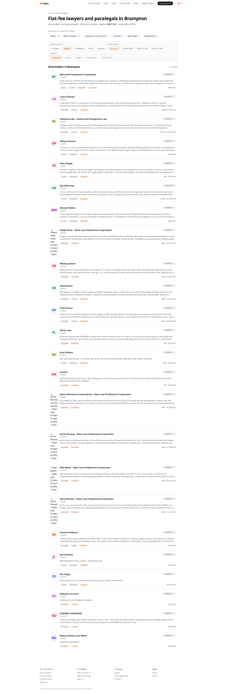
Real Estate (134, 36)
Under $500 (128, 48)
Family (54, 36)
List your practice (165, 3)
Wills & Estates (72, 36)
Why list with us (84, 673)
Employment (151, 36)
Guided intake (46, 679)
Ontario (56, 13)
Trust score (91, 57)
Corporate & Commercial (96, 36)
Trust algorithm (121, 676)
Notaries (101, 48)
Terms (154, 673)
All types (56, 48)
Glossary (43, 682)
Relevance (56, 57)
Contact (118, 679)
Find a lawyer (45, 673)
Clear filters (107, 57)
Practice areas (94, 3)
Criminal (118, 36)
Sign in (80, 679)
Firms (90, 48)
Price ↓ (79, 57)
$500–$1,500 (142, 48)
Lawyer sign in (148, 3)
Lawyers (67, 48)
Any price (114, 48)
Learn (113, 3)
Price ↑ (68, 57)
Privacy (155, 676)
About (136, 3)
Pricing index (45, 676)
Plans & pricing (84, 676)
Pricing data (125, 3)
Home (50, 13)
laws (44, 3)
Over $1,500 (157, 48)
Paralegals (79, 48)
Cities (105, 3)
